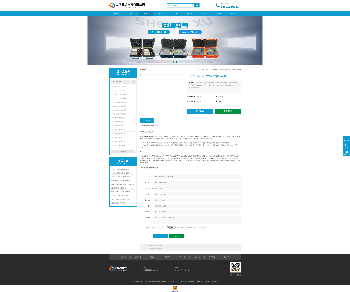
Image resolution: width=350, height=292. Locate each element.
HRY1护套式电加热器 (118, 145)
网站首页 (117, 13)
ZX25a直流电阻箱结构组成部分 (119, 195)
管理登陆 (214, 281)
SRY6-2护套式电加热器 (119, 110)
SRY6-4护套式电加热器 (119, 102)
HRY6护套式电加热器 (118, 125)
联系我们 (233, 13)
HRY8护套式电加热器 (118, 118)
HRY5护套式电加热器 (118, 129)
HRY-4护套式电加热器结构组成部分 (121, 173)
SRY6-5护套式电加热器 (119, 98)
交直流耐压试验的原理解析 (118, 188)
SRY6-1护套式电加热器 (119, 114)
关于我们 (131, 13)
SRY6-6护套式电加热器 (119, 94)
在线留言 (219, 13)
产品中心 (146, 13)
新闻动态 (160, 13)
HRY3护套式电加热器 (118, 137)
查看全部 (123, 151)
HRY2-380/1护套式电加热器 (155, 249)
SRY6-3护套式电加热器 (119, 106)
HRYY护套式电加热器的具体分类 (120, 169)
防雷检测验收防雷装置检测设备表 (120, 180)
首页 (201, 69)
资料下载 (204, 13)
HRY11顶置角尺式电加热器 (154, 246)
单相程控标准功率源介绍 (118, 203)
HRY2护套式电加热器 (118, 141)
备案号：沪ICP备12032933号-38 (177, 281)
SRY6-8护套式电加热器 (119, 86)
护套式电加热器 (116, 81)
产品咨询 (200, 111)
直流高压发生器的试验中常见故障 (120, 191)
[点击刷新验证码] (171, 227)
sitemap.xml (191, 281)
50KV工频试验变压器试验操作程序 (120, 176)
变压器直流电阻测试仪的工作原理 (120, 199)
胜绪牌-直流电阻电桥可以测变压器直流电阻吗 (123, 184)
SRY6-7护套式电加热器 (119, 90)
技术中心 (175, 13)
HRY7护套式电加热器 (118, 122)
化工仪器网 (206, 281)
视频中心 (189, 13)
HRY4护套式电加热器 (118, 133)
